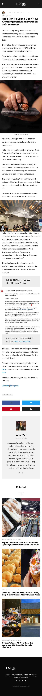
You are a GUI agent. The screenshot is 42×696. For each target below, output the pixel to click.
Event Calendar (17, 674)
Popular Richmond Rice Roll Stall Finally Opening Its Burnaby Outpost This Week (20, 543)
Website (5, 386)
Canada (25, 13)
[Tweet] (31, 403)
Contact (8, 676)
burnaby (8, 395)
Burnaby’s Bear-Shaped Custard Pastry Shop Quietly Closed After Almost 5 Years (21, 594)
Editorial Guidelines (21, 678)
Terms (34, 676)
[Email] (31, 409)
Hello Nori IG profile (22, 341)
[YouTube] (22, 680)
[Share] (11, 403)
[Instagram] (19, 680)
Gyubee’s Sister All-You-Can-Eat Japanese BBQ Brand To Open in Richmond (17, 645)
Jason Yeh (8, 13)
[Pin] (11, 409)
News (30, 13)
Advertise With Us (30, 674)
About (8, 674)
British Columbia (17, 13)
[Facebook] (16, 680)
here (4, 369)
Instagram (14, 386)
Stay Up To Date (18, 676)
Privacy (27, 676)
